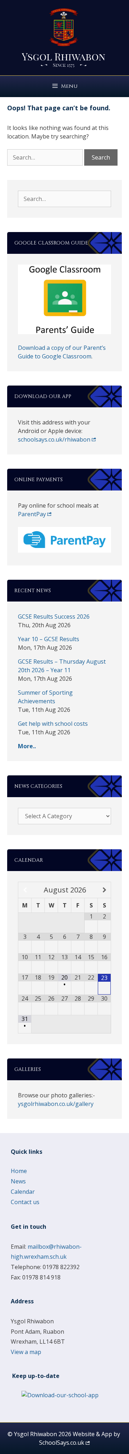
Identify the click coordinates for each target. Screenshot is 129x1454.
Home (19, 1171)
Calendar (23, 1192)
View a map (26, 1352)
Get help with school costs (53, 724)
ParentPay (32, 514)
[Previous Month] (25, 890)
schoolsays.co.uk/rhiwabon (54, 439)
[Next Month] (104, 890)
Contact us (25, 1202)
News (18, 1181)
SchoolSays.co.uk (61, 1443)
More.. (27, 746)
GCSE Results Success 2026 (54, 616)
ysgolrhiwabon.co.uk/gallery (56, 1104)
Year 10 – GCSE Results (48, 639)
